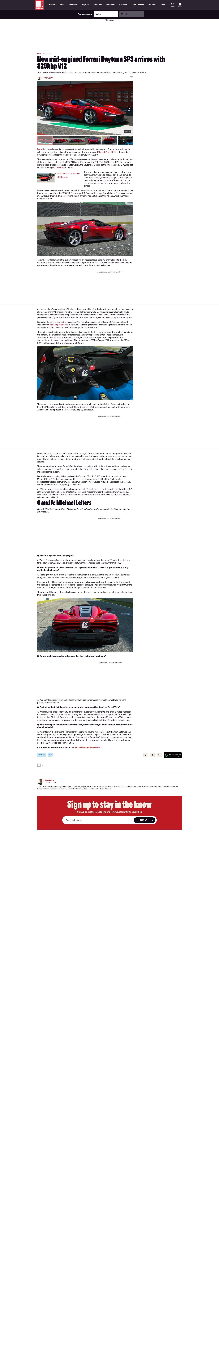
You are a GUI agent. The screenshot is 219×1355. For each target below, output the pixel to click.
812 (51, 325)
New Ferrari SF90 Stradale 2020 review (68, 175)
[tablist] (85, 140)
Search (173, 6)
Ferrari (40, 149)
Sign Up (143, 820)
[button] (85, 108)
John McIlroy (49, 77)
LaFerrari (61, 167)
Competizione (59, 325)
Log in (180, 6)
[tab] (45, 140)
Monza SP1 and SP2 (106, 152)
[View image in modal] (41, 108)
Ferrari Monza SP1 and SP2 (87, 747)
